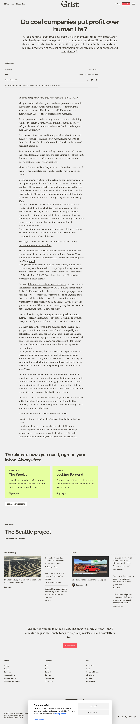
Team (47, 669)
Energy (6, 666)
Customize (92, 712)
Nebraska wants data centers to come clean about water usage (54, 560)
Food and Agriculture (12, 681)
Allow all (93, 706)
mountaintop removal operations (35, 245)
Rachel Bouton (118, 569)
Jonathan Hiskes (11, 539)
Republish (89, 678)
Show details (39, 720)
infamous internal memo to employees (47, 284)
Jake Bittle (117, 588)
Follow (118, 4)
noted (32, 261)
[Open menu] (134, 4)
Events (88, 669)
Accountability (9, 675)
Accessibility (90, 681)
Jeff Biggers (9, 63)
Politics (22, 539)
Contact (48, 672)
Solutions (7, 672)
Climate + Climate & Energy (88, 74)
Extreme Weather (10, 678)
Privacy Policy (18, 717)
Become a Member (92, 672)
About (47, 666)
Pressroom (49, 681)
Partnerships (49, 678)
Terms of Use (8, 717)
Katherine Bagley (82, 585)
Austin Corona (118, 606)
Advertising (90, 675)
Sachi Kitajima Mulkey (53, 582)
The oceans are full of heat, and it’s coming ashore (54, 576)
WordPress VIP (22, 715)
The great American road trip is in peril (89, 580)
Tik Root (48, 601)
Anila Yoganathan (51, 567)
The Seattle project (28, 531)
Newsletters (90, 666)
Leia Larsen (8, 587)
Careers (48, 675)
